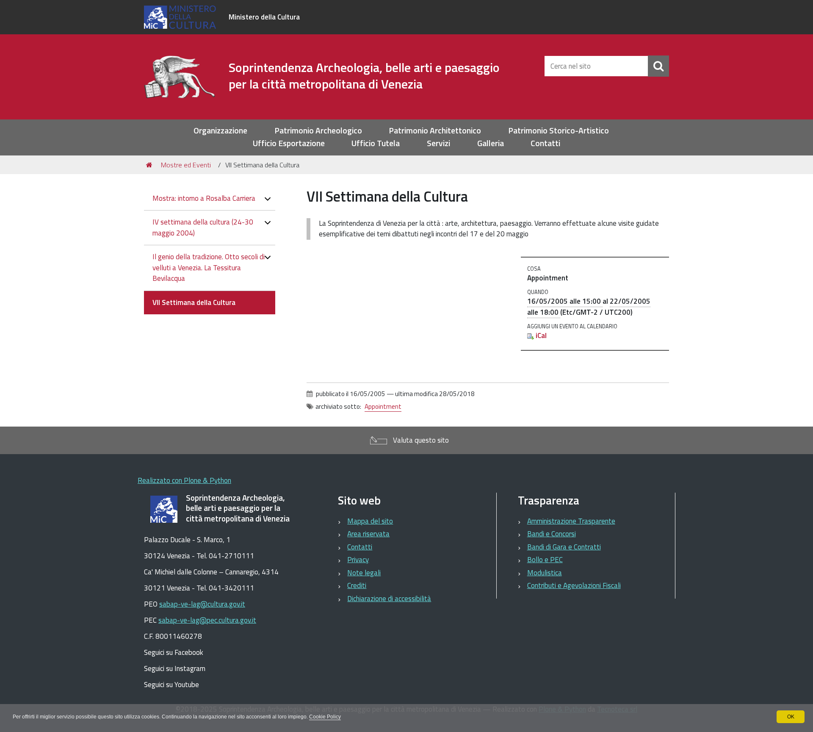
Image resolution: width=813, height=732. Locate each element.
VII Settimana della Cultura (193, 302)
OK (790, 717)
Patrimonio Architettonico (435, 131)
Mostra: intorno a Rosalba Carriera (203, 198)
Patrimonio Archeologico (318, 131)
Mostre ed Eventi (186, 165)
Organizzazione (220, 131)
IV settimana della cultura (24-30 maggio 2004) (202, 227)
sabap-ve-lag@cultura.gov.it (202, 604)
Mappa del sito (370, 521)
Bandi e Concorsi (551, 533)
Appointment (383, 406)
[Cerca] (658, 66)
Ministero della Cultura (264, 16)
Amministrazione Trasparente (571, 521)
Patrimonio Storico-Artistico (558, 131)
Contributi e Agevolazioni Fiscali (574, 585)
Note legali (364, 572)
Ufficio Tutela (375, 143)
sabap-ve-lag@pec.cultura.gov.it (207, 620)
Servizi (438, 143)
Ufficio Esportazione (289, 143)
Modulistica (544, 572)
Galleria (490, 143)
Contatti (545, 143)
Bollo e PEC (545, 559)
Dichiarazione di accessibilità (389, 598)
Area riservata (368, 533)
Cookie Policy (325, 717)
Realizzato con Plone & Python (184, 480)
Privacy (358, 559)
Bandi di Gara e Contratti (564, 546)
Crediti (356, 585)
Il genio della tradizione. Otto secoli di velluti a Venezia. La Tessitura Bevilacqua (208, 267)
